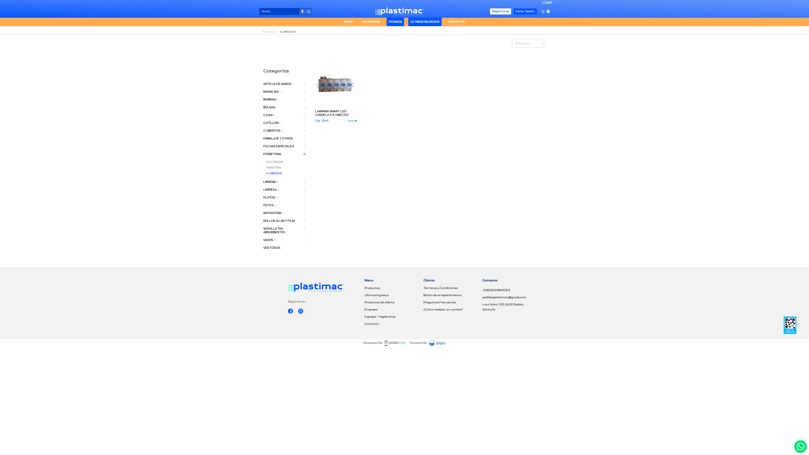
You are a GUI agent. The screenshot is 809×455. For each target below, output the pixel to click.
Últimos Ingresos (376, 295)
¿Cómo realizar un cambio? (443, 309)
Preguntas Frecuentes (439, 302)
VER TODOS (271, 247)
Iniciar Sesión (525, 11)
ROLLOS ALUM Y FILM (279, 220)
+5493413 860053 (496, 290)
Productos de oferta (379, 302)
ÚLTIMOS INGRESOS (424, 21)
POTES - (269, 205)
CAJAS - (269, 115)
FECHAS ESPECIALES (278, 146)
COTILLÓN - (272, 123)
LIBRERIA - (270, 182)
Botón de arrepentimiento (442, 295)
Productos (372, 288)
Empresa (371, 309)
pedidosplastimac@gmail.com (504, 297)
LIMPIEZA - (271, 189)
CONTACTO (456, 21)
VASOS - (269, 240)
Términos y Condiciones (440, 288)
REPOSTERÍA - (273, 213)
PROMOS (395, 21)
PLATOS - (270, 197)
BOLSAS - (270, 107)
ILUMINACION (274, 173)
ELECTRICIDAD (275, 162)
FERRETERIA (272, 154)
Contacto (371, 324)
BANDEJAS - (272, 91)
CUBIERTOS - (272, 130)
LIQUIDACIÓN (370, 21)
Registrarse (500, 11)
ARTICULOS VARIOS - (278, 84)
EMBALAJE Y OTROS (278, 138)
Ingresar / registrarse (379, 316)
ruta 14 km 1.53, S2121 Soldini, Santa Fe (503, 307)
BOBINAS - (270, 99)
